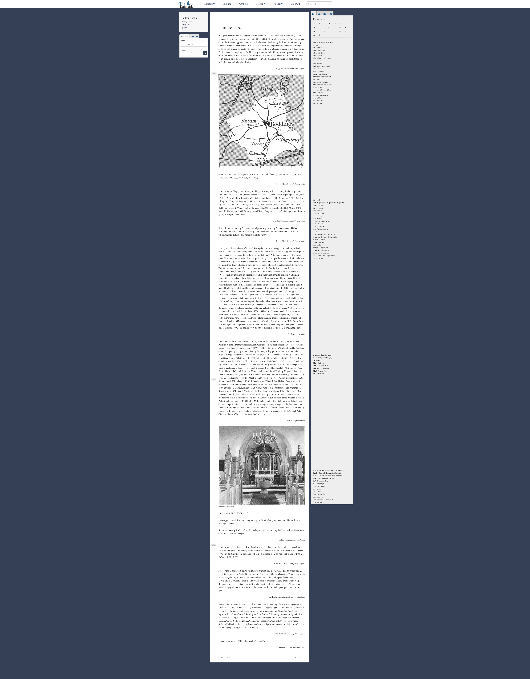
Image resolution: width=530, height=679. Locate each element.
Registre (259, 3)
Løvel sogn (297, 657)
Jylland (184, 27)
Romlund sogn (226, 657)
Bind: (183, 40)
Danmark (208, 3)
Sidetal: (183, 50)
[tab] (313, 13)
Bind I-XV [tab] (194, 36)
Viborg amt (185, 24)
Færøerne (227, 3)
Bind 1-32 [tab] (184, 36)
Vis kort (276, 3)
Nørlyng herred (186, 21)
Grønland (243, 3)
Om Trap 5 (295, 3)
